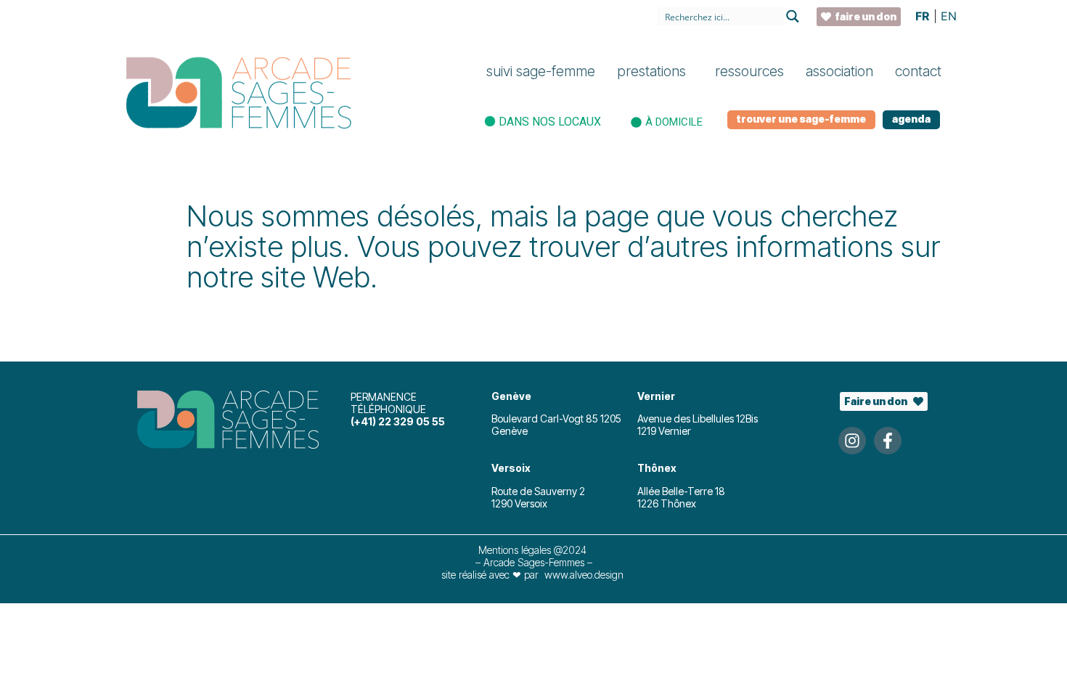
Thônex (656, 468)
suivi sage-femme (540, 71)
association (839, 71)
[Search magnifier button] (793, 16)
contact (918, 71)
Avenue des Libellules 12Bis (697, 418)
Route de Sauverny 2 (538, 491)
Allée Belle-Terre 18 (681, 491)
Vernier (656, 396)
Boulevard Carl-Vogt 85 (545, 418)
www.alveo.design (584, 574)
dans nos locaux (550, 121)
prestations (651, 71)
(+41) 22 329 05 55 (398, 421)
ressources (749, 71)
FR (922, 16)
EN (949, 16)
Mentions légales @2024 (533, 550)
